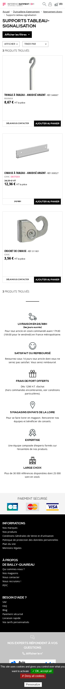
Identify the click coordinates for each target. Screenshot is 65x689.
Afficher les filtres (16, 34)
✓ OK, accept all (42, 671)
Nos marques (10, 527)
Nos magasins (10, 573)
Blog (4, 610)
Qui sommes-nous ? (13, 569)
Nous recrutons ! (11, 581)
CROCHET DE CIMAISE (21, 251)
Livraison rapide (11, 618)
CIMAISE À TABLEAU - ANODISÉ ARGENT (31, 173)
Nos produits (9, 531)
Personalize (33, 684)
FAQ (4, 606)
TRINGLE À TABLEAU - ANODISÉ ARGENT (31, 95)
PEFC (5, 585)
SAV (4, 602)
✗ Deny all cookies (33, 676)
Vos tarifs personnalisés (15, 622)
